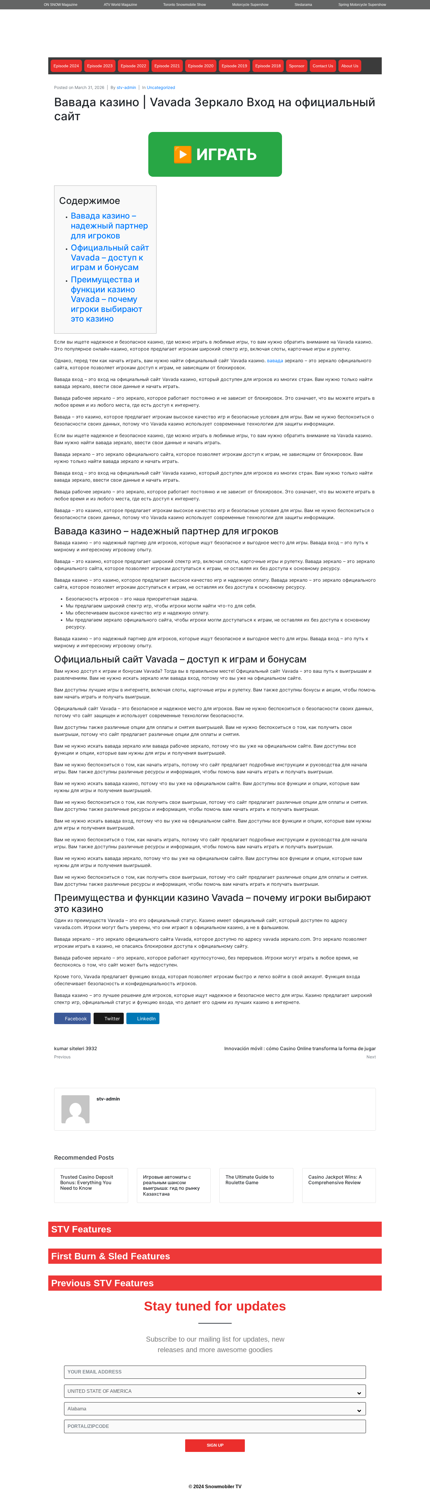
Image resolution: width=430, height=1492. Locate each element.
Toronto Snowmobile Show (184, 5)
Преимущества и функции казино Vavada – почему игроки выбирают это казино (106, 299)
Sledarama (303, 5)
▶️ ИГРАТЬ (215, 154)
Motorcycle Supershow (250, 5)
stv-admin (126, 87)
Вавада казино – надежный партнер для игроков (109, 225)
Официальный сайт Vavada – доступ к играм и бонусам (110, 257)
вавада (275, 360)
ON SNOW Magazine (61, 5)
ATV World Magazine (120, 5)
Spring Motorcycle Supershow (362, 5)
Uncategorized (161, 87)
